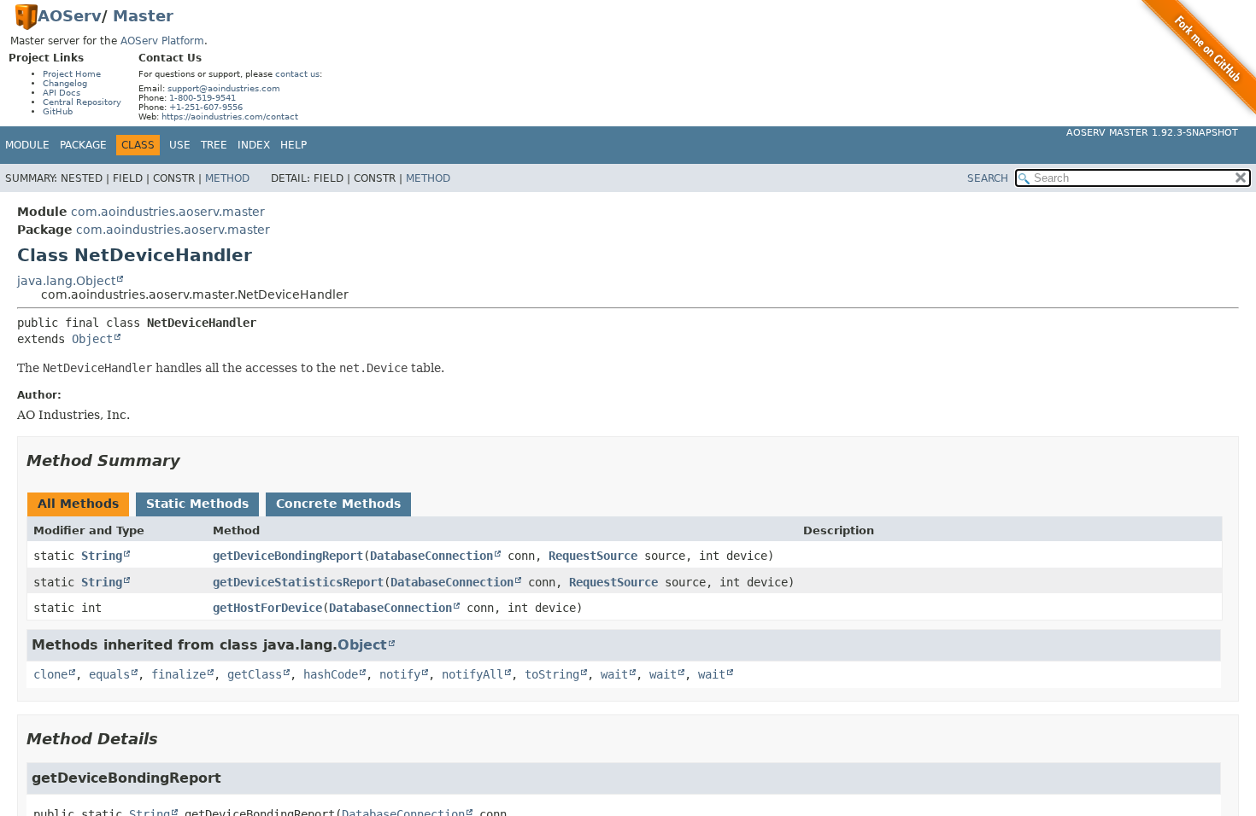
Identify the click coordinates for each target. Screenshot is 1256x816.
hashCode (330, 674)
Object (92, 339)
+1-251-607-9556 (206, 107)
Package (83, 145)
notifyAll (472, 674)
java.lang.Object (66, 281)
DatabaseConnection (431, 555)
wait (614, 674)
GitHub (58, 111)
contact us (297, 74)
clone (50, 674)
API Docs (61, 92)
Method (227, 178)
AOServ (70, 16)
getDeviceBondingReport (288, 555)
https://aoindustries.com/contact (229, 116)
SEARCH (987, 178)
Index (254, 145)
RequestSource (593, 555)
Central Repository (82, 102)
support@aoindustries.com (223, 88)
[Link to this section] (192, 460)
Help (293, 145)
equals (109, 674)
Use (180, 145)
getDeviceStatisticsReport (298, 582)
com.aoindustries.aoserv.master (168, 212)
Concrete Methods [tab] (338, 503)
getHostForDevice (267, 608)
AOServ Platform (162, 41)
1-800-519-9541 (202, 97)
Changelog (65, 83)
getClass (254, 674)
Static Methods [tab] (197, 503)
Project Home (72, 74)
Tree (214, 145)
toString (552, 674)
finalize (178, 674)
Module (27, 145)
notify (399, 674)
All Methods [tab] (78, 503)
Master (143, 16)
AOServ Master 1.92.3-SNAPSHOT (1152, 132)
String (101, 555)
